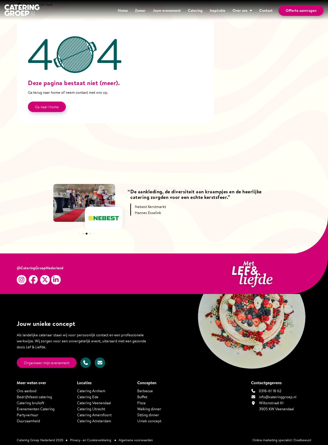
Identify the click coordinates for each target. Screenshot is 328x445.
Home (123, 10)
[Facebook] (33, 279)
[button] (79, 233)
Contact (266, 10)
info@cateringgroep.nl (277, 396)
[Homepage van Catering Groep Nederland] (21, 11)
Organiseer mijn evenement (46, 362)
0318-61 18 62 (269, 390)
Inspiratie (217, 10)
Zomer (140, 10)
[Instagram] (21, 279)
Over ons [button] (240, 10)
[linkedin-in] (56, 279)
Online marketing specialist (272, 440)
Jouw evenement (167, 10)
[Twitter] (45, 279)
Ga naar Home (47, 106)
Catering (195, 10)
